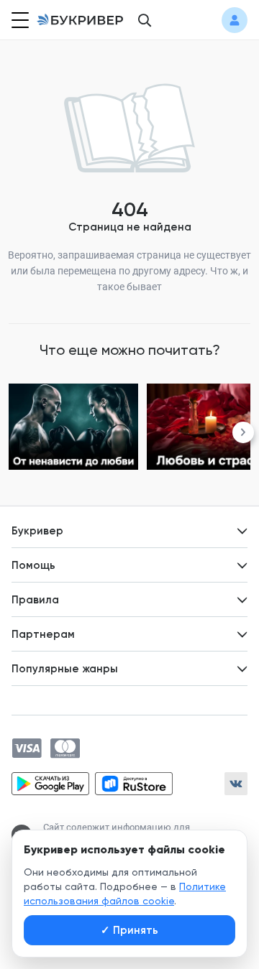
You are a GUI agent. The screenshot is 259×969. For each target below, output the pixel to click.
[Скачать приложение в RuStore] (134, 783)
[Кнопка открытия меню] (19, 20)
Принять (129, 930)
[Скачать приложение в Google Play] (50, 783)
